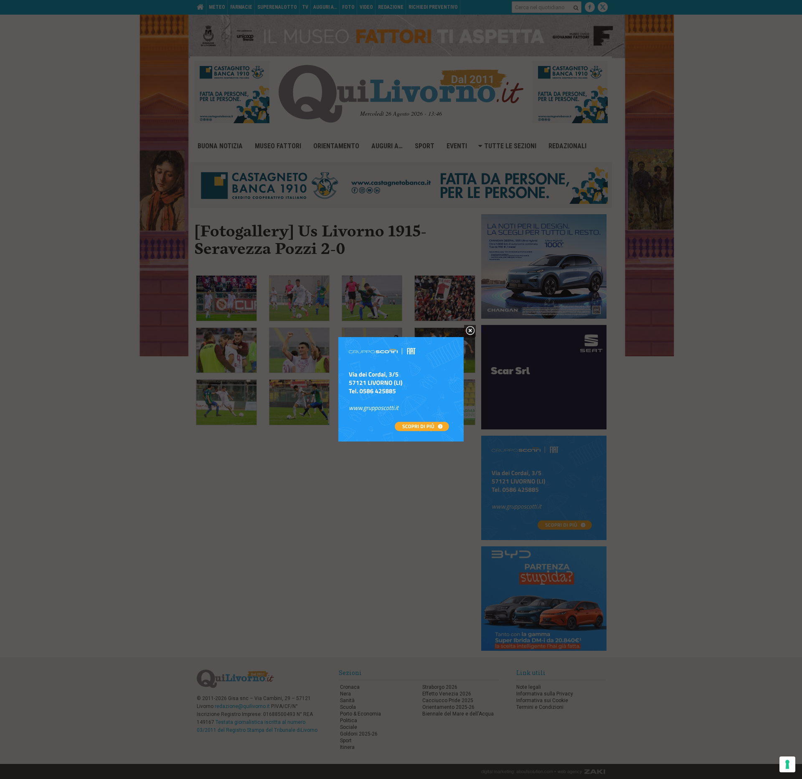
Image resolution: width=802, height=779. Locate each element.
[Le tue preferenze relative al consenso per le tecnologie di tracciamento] (787, 764)
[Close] (470, 331)
